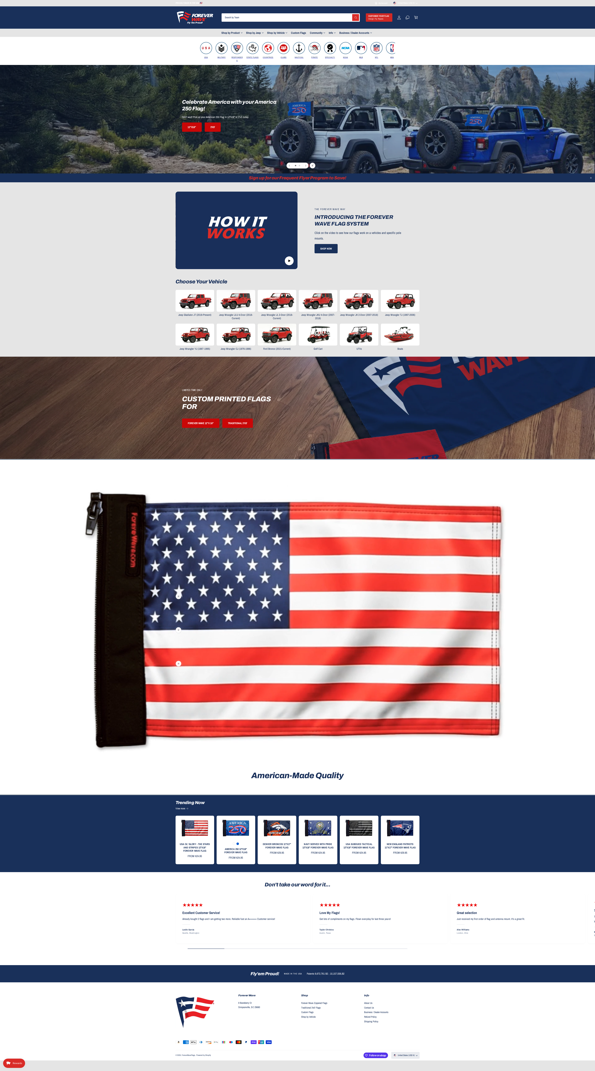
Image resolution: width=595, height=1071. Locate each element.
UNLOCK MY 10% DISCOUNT (328, 558)
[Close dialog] (355, 506)
